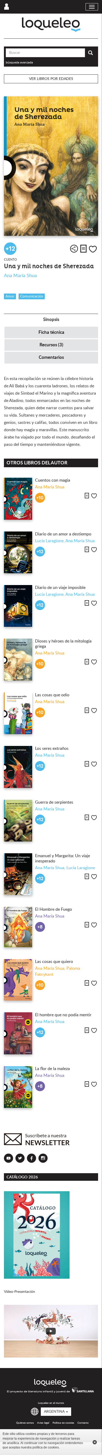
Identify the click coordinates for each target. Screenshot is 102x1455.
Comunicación (31, 296)
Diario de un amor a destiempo (63, 534)
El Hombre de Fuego (53, 909)
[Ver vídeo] (51, 1331)
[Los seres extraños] (18, 767)
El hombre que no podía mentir (63, 1015)
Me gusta (93, 249)
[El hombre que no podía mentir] (18, 1033)
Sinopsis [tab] (51, 319)
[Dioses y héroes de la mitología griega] (18, 659)
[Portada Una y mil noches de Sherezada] (51, 166)
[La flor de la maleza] (18, 1087)
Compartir (74, 249)
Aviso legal (43, 1423)
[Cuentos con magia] (18, 498)
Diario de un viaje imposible (60, 588)
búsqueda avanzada (19, 62)
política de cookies (45, 1447)
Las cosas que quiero (54, 962)
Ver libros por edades (51, 79)
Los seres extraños (52, 748)
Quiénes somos (25, 1423)
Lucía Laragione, (50, 541)
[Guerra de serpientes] (18, 821)
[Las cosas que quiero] (18, 980)
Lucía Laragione (80, 868)
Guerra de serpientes (54, 802)
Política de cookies (63, 1423)
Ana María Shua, (50, 868)
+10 (39, 498)
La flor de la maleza (52, 1069)
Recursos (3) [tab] (51, 345)
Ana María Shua (20, 275)
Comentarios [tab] (51, 357)
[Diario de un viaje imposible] (18, 606)
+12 (10, 249)
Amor (9, 296)
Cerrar (95, 1442)
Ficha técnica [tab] (51, 332)
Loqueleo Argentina (51, 24)
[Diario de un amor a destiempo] (18, 552)
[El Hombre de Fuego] (18, 927)
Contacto (83, 1423)
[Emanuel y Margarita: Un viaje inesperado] (18, 874)
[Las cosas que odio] (18, 713)
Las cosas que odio (52, 695)
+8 (40, 927)
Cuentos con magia (52, 480)
